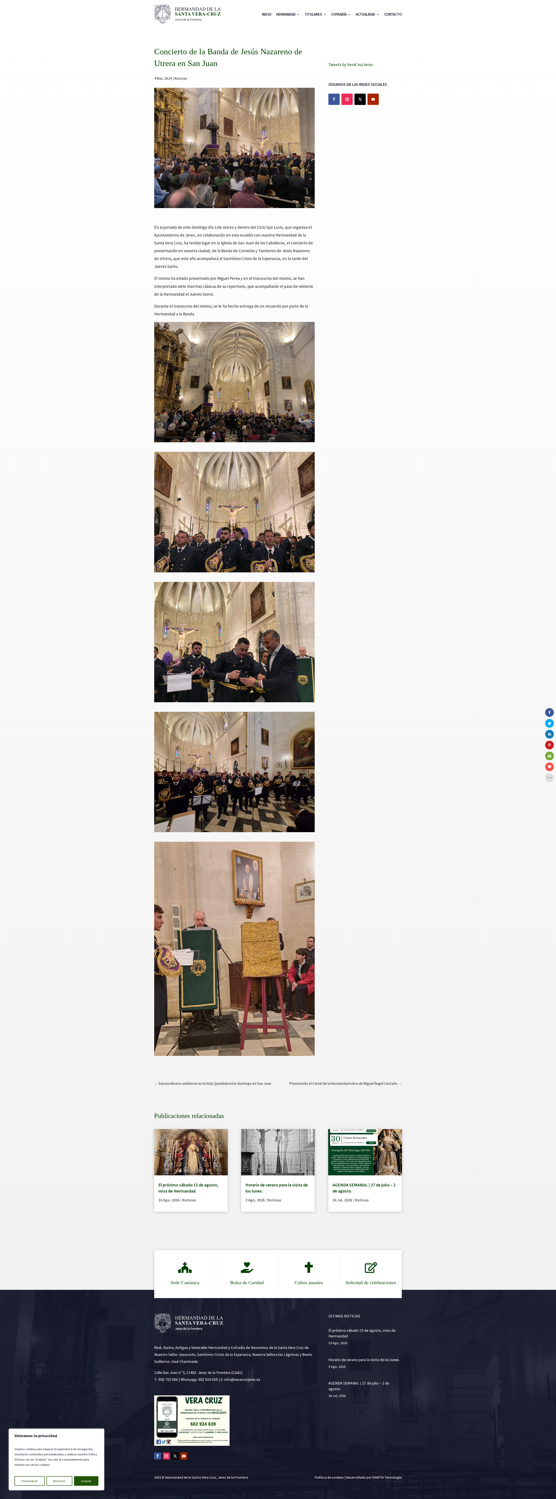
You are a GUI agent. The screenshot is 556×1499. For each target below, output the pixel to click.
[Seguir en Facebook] (334, 99)
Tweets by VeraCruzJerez (350, 64)
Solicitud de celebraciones (371, 1282)
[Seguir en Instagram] (347, 99)
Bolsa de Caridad (247, 1282)
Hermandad (286, 14)
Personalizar (30, 1481)
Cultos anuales (309, 1282)
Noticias (180, 78)
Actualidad (365, 14)
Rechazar (59, 1481)
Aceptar (86, 1481)
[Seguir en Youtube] (373, 99)
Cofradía (339, 14)
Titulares (313, 14)
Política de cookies (329, 1477)
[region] (56, 1459)
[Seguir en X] (360, 99)
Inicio (266, 14)
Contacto (393, 14)
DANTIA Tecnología (387, 1477)
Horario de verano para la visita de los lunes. (364, 1359)
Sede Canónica (184, 1282)
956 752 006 (168, 1379)
